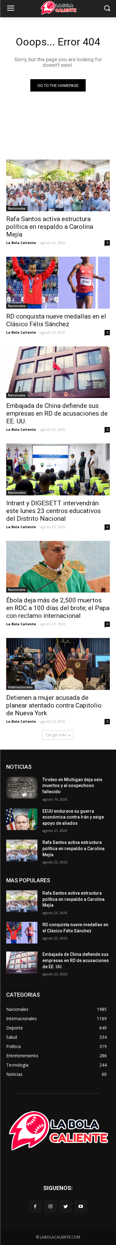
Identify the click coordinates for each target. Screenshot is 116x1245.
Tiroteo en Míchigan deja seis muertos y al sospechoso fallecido (72, 785)
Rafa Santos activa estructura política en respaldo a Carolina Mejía (49, 226)
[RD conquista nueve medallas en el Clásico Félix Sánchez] (58, 283)
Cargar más (56, 735)
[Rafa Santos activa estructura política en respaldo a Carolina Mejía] (58, 186)
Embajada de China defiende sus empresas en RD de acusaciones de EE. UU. (57, 413)
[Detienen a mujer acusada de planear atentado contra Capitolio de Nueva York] (58, 664)
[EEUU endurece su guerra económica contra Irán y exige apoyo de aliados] (21, 819)
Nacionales (17, 208)
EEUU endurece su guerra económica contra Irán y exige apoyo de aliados (73, 817)
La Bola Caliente (21, 242)
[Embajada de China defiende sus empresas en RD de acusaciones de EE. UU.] (58, 372)
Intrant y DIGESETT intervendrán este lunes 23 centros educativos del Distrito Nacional (53, 510)
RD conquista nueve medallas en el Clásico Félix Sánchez (56, 320)
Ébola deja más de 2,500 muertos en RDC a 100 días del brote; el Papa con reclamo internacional (58, 608)
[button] (106, 8)
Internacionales (20, 687)
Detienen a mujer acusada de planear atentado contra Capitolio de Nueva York (53, 705)
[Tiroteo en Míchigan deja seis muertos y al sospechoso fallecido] (21, 787)
